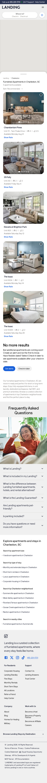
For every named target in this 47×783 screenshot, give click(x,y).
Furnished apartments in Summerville (18, 624)
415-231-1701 (15, 2)
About (6, 712)
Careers (28, 725)
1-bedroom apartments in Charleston (18, 555)
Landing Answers (32, 675)
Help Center (40, 2)
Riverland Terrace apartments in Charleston (20, 603)
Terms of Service (11, 748)
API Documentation (22, 759)
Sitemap (8, 755)
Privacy (21, 748)
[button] (20, 16)
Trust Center (30, 679)
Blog (6, 716)
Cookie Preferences (32, 748)
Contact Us (29, 671)
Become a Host (31, 712)
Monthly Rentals (10, 683)
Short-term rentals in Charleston (16, 572)
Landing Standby (11, 675)
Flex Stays (8, 679)
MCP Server (9, 759)
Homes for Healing (11, 719)
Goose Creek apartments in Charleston (19, 607)
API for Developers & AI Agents (23, 755)
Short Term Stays (11, 686)
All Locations (9, 690)
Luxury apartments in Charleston (16, 577)
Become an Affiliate (33, 721)
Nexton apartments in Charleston (16, 612)
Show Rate (8, 137)
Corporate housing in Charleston (16, 581)
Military (7, 723)
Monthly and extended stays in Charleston (20, 567)
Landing (6, 78)
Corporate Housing (12, 671)
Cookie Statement (11, 752)
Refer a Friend (10, 694)
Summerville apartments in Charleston (18, 593)
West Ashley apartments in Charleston (18, 598)
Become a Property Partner (33, 716)
